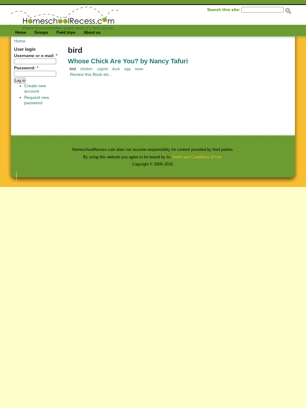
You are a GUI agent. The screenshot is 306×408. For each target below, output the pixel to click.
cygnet (102, 69)
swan (139, 69)
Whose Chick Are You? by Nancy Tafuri (128, 61)
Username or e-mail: (35, 55)
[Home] (64, 27)
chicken (86, 69)
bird (73, 69)
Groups (41, 32)
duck (116, 69)
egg (127, 69)
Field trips (65, 32)
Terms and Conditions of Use (197, 157)
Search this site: (224, 9)
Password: (26, 68)
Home (20, 32)
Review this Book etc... (91, 74)
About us (92, 32)
